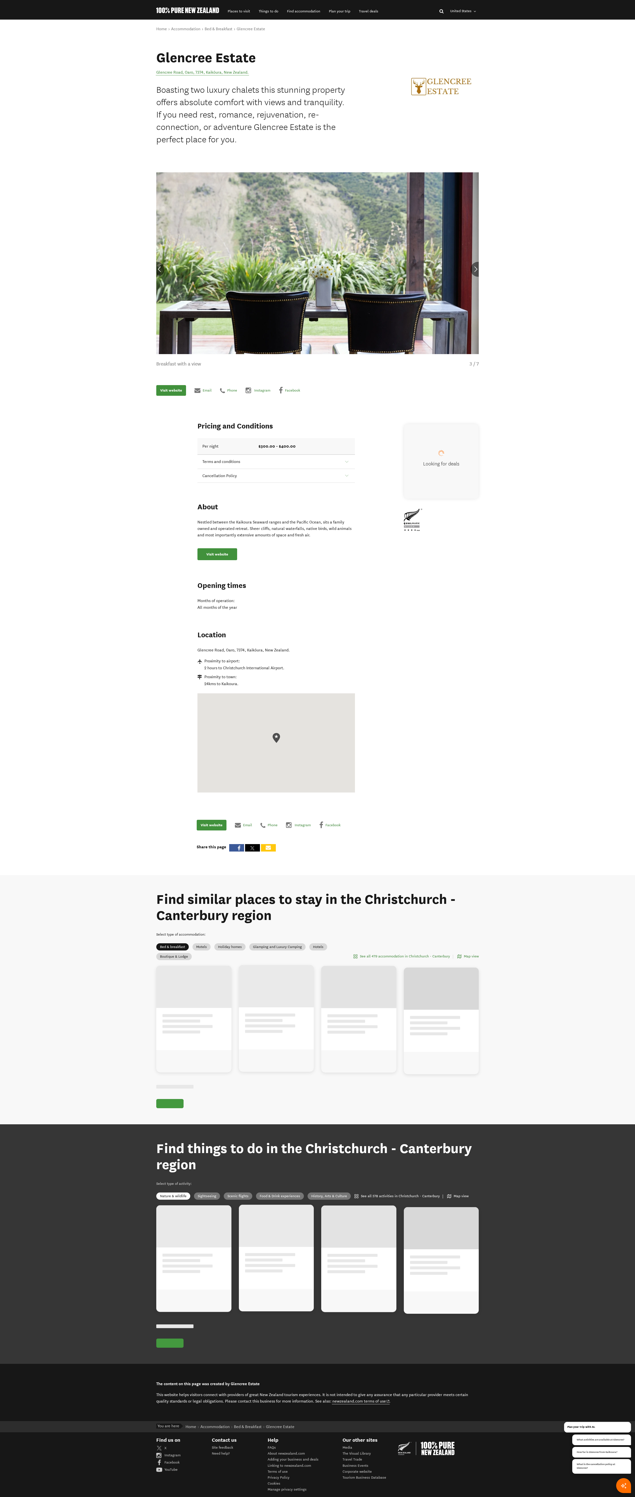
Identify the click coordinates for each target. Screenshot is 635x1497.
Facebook (171, 1462)
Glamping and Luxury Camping (277, 947)
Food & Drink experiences (280, 1196)
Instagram (172, 1455)
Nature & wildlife (173, 1196)
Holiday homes (230, 947)
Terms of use (278, 1471)
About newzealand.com (286, 1453)
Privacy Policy (278, 1477)
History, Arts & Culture (329, 1196)
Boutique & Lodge (174, 956)
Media (347, 1447)
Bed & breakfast (172, 947)
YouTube (170, 1469)
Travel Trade (352, 1459)
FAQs (272, 1447)
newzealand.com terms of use (361, 1401)
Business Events (355, 1466)
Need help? (221, 1453)
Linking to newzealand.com (289, 1466)
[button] (239, 11)
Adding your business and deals (293, 1459)
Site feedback (222, 1447)
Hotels (318, 947)
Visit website (171, 390)
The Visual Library (357, 1453)
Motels (201, 947)
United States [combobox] (461, 11)
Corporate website (357, 1471)
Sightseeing (207, 1196)
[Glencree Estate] (442, 87)
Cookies (274, 1483)
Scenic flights (238, 1196)
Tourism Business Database (364, 1477)
